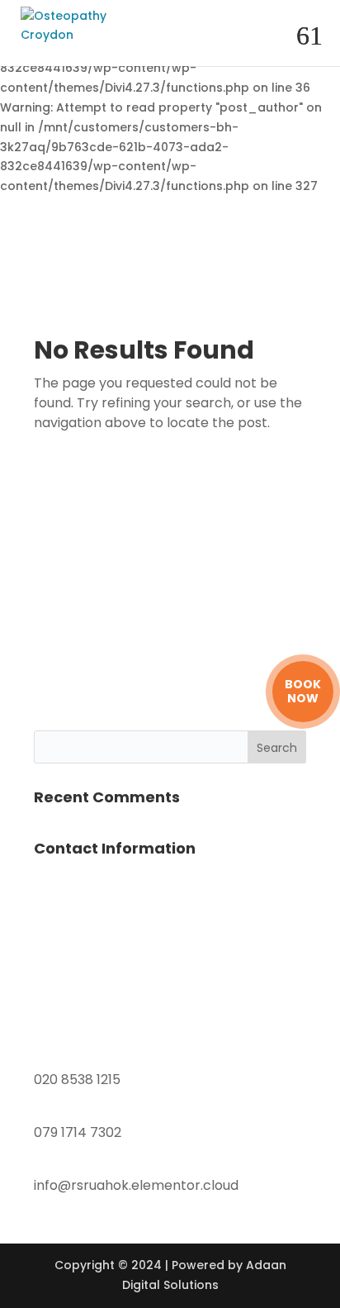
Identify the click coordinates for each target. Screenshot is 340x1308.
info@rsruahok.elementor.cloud (136, 1185)
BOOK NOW (303, 692)
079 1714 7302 (77, 1132)
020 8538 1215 (77, 1079)
